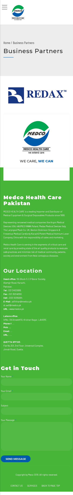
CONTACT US (17, 485)
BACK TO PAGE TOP (51, 485)
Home (6, 43)
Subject (4, 405)
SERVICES (32, 485)
